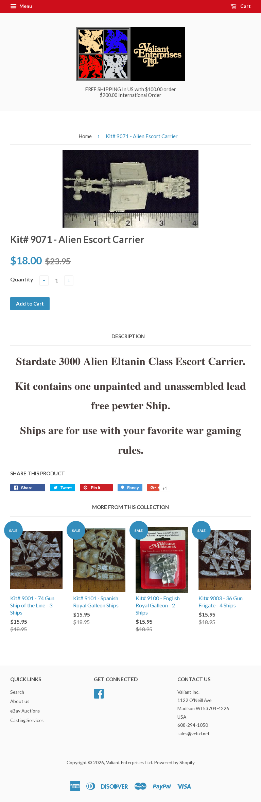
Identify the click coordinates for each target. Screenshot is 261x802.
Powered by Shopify (174, 762)
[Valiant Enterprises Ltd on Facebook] (99, 692)
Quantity (21, 279)
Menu (25, 6)
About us (19, 701)
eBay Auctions (25, 711)
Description (128, 336)
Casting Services (27, 720)
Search (17, 692)
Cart (245, 6)
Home (85, 136)
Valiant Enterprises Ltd (129, 762)
